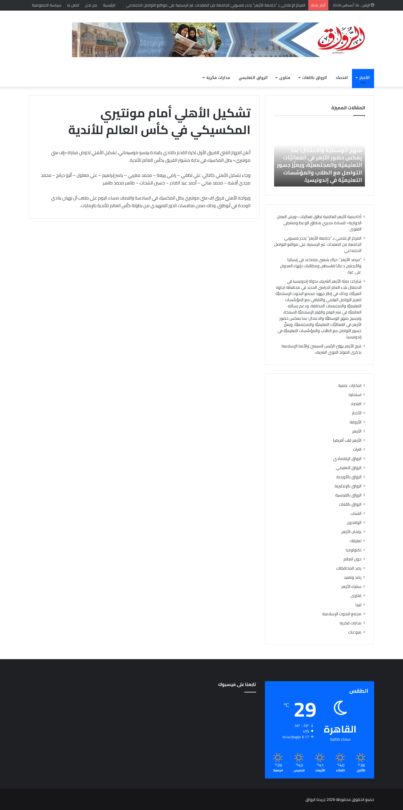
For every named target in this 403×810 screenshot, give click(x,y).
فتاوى (284, 77)
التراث (357, 449)
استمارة (354, 395)
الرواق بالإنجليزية (348, 486)
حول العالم (352, 559)
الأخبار (364, 77)
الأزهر (356, 431)
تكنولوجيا (353, 550)
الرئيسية (109, 5)
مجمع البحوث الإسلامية (341, 614)
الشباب (355, 513)
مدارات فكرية (218, 77)
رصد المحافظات (348, 568)
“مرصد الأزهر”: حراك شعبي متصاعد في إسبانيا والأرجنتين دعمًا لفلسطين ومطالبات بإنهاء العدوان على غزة (320, 266)
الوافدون (354, 522)
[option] (319, 154)
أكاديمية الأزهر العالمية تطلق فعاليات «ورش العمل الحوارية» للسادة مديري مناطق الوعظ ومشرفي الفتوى (319, 223)
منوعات (354, 632)
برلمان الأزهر (351, 532)
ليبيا (358, 605)
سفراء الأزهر (351, 586)
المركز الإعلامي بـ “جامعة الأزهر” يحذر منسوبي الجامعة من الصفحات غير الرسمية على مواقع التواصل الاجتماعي (317, 244)
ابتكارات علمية (349, 385)
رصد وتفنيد (352, 577)
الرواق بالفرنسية (348, 495)
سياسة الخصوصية (46, 5)
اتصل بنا (73, 5)
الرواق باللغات (314, 77)
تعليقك (355, 541)
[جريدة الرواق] (223, 39)
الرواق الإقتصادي (347, 459)
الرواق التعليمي (253, 77)
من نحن (91, 5)
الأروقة (355, 422)
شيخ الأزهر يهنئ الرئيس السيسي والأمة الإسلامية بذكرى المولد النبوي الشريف (321, 349)
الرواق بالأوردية (348, 477)
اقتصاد (341, 77)
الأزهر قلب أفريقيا (347, 440)
